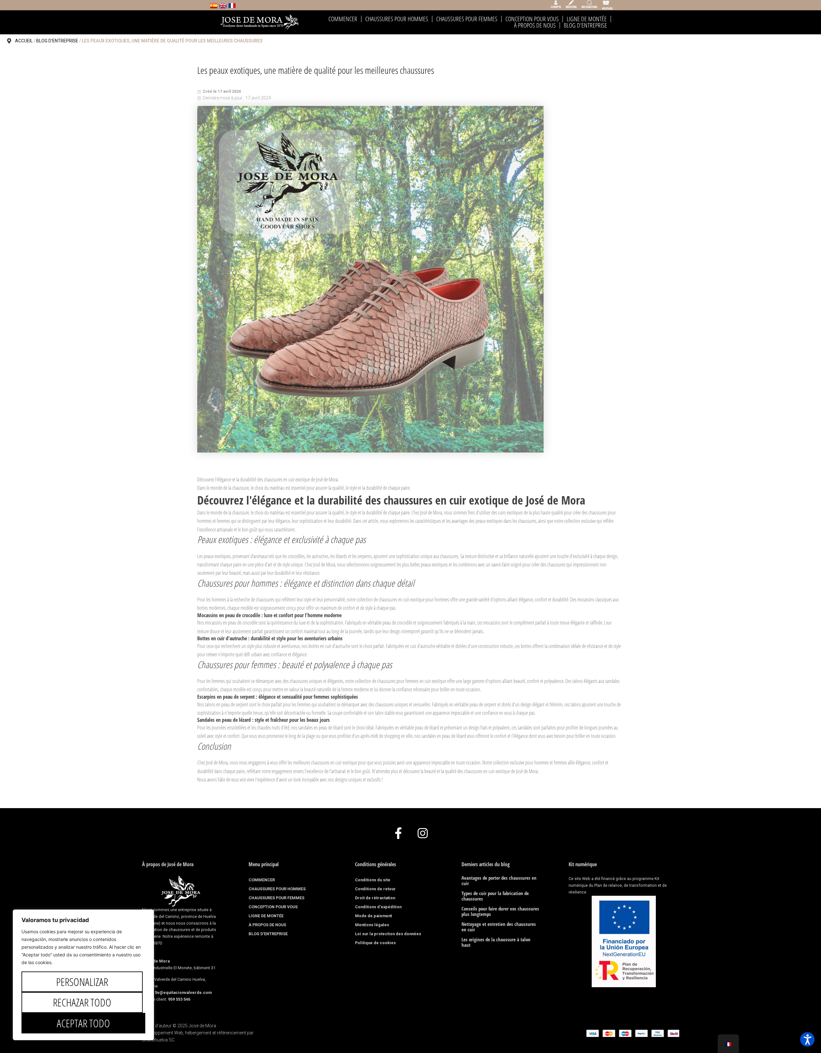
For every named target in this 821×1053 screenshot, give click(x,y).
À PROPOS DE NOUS (535, 25)
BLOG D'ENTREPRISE (585, 25)
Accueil (24, 40)
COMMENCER (342, 19)
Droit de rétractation (375, 897)
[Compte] (555, 2)
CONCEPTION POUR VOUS (532, 19)
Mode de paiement (373, 915)
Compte (556, 6)
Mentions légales (372, 924)
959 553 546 (179, 999)
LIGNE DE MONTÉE (587, 19)
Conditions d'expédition (378, 906)
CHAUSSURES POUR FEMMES (466, 19)
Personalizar (82, 981)
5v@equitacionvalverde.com (183, 992)
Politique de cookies (375, 942)
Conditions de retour (375, 888)
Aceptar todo (83, 1023)
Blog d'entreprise (57, 40)
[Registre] (571, 2)
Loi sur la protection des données (388, 933)
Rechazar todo (82, 1002)
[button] (807, 1039)
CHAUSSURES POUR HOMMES (396, 19)
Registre (571, 6)
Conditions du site (372, 879)
